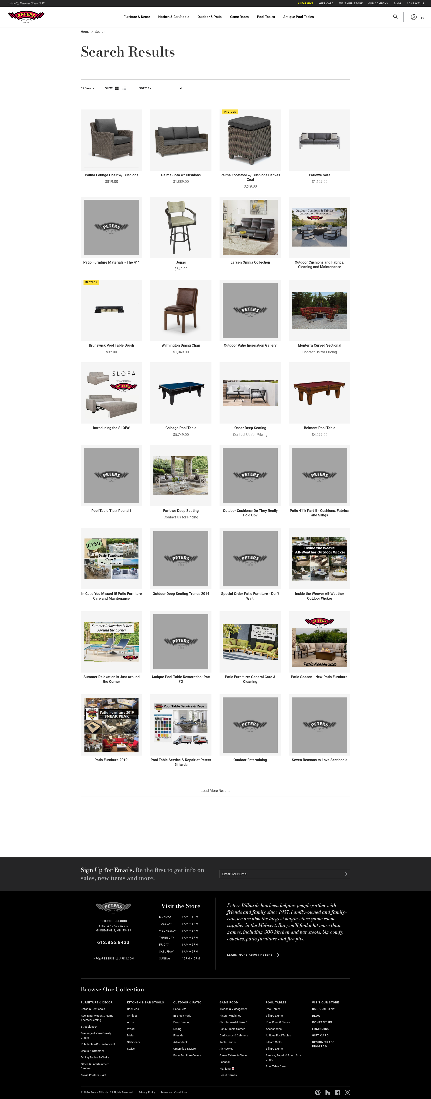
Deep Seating (181, 1022)
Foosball (225, 1062)
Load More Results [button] (215, 791)
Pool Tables (266, 17)
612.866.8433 (113, 942)
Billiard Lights (274, 1015)
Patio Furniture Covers (187, 1055)
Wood (130, 1029)
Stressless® (89, 1026)
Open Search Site (395, 16)
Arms (130, 1022)
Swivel (131, 1048)
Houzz (327, 1092)
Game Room (239, 17)
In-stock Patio (182, 1015)
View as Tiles (117, 88)
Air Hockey (226, 1048)
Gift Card (326, 3)
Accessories (274, 1029)
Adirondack (180, 1042)
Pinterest (318, 1092)
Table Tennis (228, 1042)
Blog (397, 3)
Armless (132, 1015)
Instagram (347, 1092)
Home (85, 31)
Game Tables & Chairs (234, 1055)
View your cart (421, 17)
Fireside (178, 1035)
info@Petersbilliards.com (113, 958)
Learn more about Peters (250, 954)
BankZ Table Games (232, 1029)
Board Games (228, 1075)
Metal (130, 1035)
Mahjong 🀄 (227, 1068)
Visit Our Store (351, 3)
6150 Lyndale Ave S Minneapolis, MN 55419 (113, 926)
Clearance (306, 3)
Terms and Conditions (174, 1092)
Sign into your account (413, 17)
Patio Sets (179, 1009)
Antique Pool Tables (298, 17)
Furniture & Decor (137, 17)
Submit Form (345, 874)
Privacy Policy (147, 1092)
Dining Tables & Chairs (95, 1057)
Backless (133, 1009)
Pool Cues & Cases (278, 1022)
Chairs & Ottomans (93, 1051)
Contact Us (415, 3)
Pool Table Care (276, 1066)
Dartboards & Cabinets (234, 1035)
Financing (321, 1029)
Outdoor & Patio (210, 17)
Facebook (337, 1092)
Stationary (133, 1042)
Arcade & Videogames (234, 1009)
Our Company (378, 3)
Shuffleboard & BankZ (233, 1022)
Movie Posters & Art (93, 1075)
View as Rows (124, 88)
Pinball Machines (230, 1015)
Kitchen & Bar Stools (173, 17)
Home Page (26, 16)
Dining (177, 1029)
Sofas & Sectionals (93, 1009)
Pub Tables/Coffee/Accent (98, 1044)
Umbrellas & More (184, 1048)
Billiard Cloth (273, 1042)
